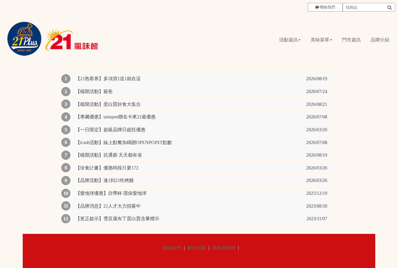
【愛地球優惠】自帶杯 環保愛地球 (201, 193)
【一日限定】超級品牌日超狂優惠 (201, 129)
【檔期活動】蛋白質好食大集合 (201, 104)
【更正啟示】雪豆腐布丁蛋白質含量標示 (201, 218)
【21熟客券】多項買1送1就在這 (201, 78)
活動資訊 (288, 39)
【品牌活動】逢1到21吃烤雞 (201, 180)
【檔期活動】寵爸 (201, 91)
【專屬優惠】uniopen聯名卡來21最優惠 (201, 116)
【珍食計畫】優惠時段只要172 (201, 167)
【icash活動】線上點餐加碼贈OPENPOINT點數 (201, 142)
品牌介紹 (380, 39)
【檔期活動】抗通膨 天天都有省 (201, 155)
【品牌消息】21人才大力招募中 (201, 206)
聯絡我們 (172, 248)
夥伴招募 (196, 248)
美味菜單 (320, 39)
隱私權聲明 (223, 248)
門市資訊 (351, 39)
